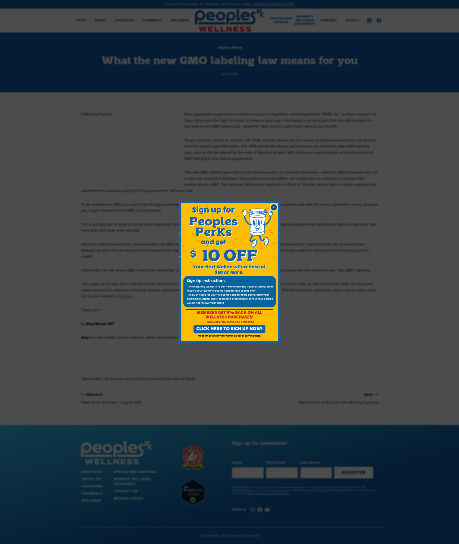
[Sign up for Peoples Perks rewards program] (229, 272)
